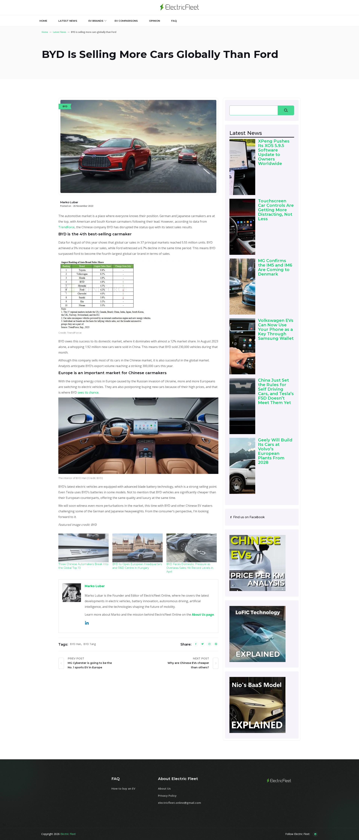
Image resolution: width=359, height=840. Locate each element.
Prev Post (76, 658)
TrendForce (66, 227)
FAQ (174, 20)
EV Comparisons (126, 20)
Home (43, 20)
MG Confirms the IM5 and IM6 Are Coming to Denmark (275, 268)
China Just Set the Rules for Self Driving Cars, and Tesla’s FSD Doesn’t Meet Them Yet (276, 391)
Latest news (67, 20)
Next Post (201, 658)
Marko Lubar (95, 586)
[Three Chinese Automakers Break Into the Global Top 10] (83, 547)
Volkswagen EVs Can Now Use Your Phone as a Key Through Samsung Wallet (276, 329)
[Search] (286, 110)
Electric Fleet (68, 834)
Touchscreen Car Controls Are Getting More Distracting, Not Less (276, 210)
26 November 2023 (83, 206)
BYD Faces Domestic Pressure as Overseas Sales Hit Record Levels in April (189, 567)
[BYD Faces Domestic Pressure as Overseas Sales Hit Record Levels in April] (191, 547)
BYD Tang (89, 644)
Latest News (59, 32)
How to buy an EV (123, 788)
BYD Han (75, 644)
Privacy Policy (167, 795)
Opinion (154, 20)
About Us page (203, 614)
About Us (164, 788)
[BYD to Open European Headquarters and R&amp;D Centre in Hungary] (137, 547)
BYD (65, 106)
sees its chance (88, 392)
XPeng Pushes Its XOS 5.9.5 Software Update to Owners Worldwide (273, 152)
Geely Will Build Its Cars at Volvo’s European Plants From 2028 (275, 451)
